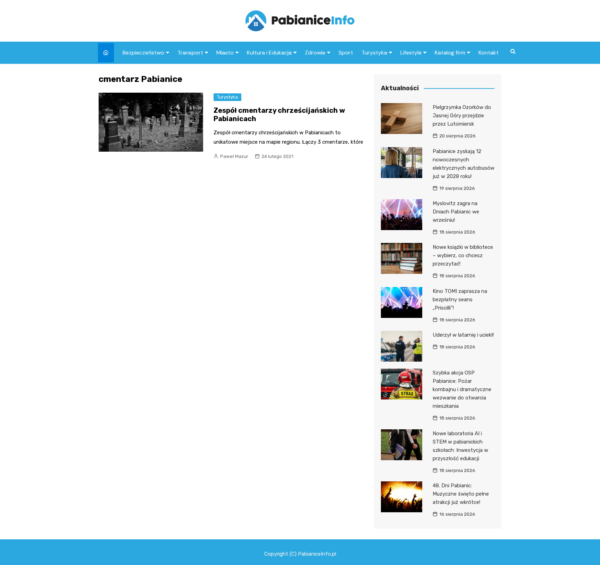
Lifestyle (411, 52)
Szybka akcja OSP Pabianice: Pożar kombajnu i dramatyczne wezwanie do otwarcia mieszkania (462, 389)
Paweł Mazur (234, 156)
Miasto (225, 52)
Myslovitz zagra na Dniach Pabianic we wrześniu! (456, 211)
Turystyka (374, 52)
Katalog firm (450, 52)
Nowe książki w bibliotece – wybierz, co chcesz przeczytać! (463, 255)
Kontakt (488, 52)
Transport (190, 52)
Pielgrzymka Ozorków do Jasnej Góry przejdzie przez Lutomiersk (462, 115)
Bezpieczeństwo (143, 52)
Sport (346, 52)
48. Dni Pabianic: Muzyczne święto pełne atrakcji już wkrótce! (461, 493)
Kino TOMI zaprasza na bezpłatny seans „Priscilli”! (460, 299)
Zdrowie (315, 52)
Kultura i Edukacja (269, 52)
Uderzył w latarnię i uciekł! (463, 335)
